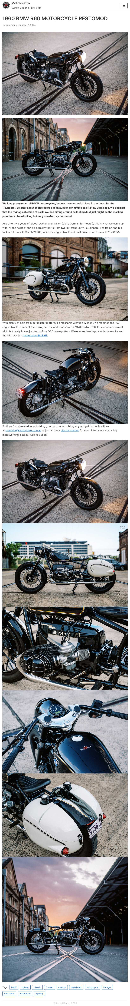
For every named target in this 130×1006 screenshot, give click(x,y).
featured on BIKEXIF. (35, 335)
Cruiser (49, 987)
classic (37, 987)
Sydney (39, 993)
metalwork (76, 987)
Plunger (107, 987)
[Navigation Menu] (124, 5)
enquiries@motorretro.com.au (23, 430)
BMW (14, 987)
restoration (25, 993)
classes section (70, 430)
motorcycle (92, 987)
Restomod (9, 993)
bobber (25, 987)
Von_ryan (11, 25)
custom (62, 987)
